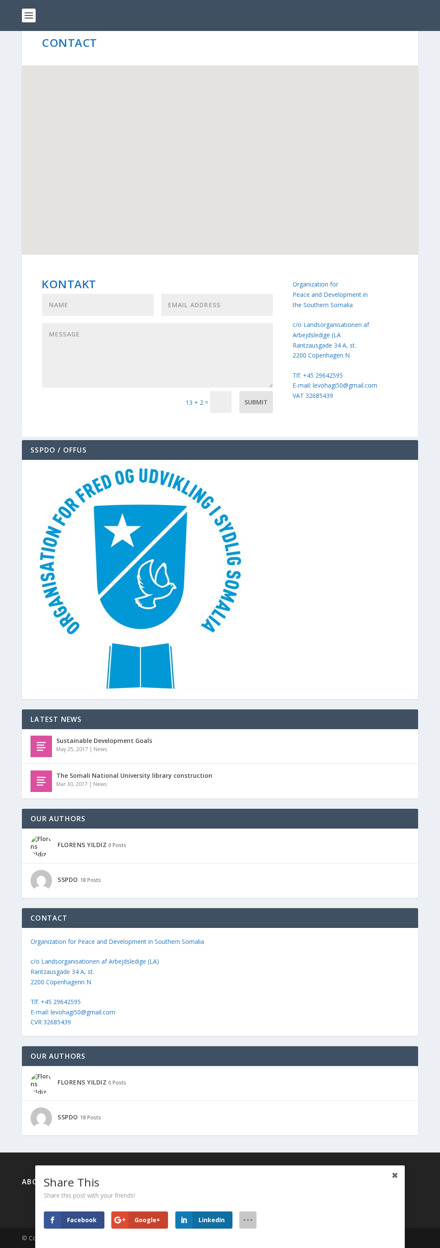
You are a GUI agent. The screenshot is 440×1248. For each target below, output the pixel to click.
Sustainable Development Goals (104, 740)
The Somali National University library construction (134, 775)
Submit (256, 402)
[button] (223, 150)
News (100, 749)
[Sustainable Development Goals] (41, 746)
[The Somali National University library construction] (41, 781)
